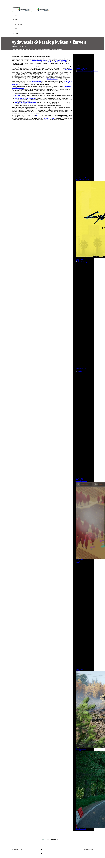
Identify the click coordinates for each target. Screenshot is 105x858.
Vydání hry (59, 49)
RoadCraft (52, 49)
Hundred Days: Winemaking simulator (25, 98)
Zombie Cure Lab (67, 81)
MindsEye (78, 561)
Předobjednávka (45, 49)
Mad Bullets (51, 61)
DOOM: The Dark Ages (81, 260)
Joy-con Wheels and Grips (39, 60)
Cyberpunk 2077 (27, 49)
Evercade (38, 115)
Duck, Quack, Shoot (60, 61)
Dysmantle (17, 95)
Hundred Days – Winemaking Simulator (81, 480)
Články (16, 19)
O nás (16, 33)
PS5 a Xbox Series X (67, 69)
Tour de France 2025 (81, 750)
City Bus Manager (36, 81)
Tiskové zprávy (18, 24)
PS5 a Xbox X (30, 113)
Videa (16, 28)
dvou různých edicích (48, 118)
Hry (15, 15)
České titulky (18, 49)
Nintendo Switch (36, 49)
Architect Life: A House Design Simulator (25, 102)
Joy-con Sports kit (62, 60)
